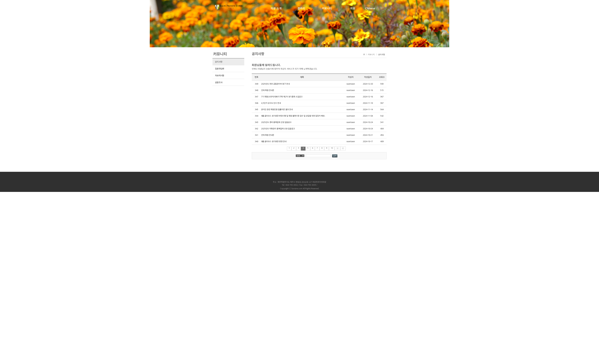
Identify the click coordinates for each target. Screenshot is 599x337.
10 (332, 148)
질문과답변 (219, 68)
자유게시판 (219, 75)
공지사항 (218, 61)
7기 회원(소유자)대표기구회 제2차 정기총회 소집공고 (281, 97)
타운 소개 (276, 8)
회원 (352, 8)
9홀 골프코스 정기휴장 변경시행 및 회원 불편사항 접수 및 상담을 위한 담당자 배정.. (293, 116)
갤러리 (301, 8)
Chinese (370, 8)
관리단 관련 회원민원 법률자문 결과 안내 (277, 109)
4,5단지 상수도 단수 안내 (271, 103)
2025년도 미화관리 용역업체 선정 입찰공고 (278, 129)
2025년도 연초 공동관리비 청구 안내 (275, 84)
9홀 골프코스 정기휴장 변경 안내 (273, 141)
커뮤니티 (327, 8)
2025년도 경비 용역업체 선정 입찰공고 (276, 122)
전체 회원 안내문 (267, 90)
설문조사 (218, 82)
